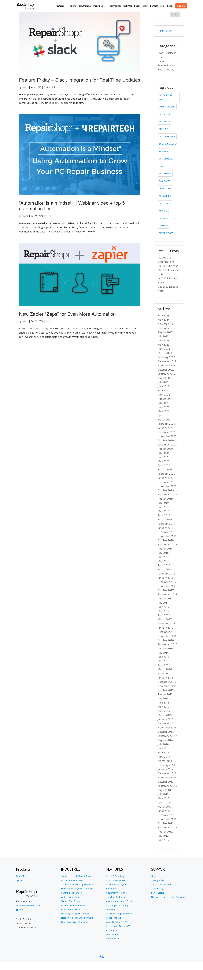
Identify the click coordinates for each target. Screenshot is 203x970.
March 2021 (165, 419)
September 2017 (167, 594)
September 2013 (167, 785)
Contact (154, 6)
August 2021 (165, 398)
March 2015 (165, 715)
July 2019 (163, 502)
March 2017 (165, 619)
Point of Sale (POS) (115, 880)
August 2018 (165, 548)
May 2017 (163, 611)
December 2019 (167, 482)
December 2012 (167, 815)
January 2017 (165, 627)
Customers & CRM (115, 888)
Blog (145, 6)
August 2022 (165, 378)
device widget (166, 233)
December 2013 (167, 773)
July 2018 (163, 552)
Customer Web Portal (116, 892)
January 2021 (165, 428)
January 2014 (165, 769)
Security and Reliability (162, 884)
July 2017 (163, 602)
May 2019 (163, 511)
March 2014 (165, 761)
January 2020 (165, 478)
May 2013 (163, 798)
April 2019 (164, 515)
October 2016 (166, 640)
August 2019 (165, 498)
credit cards (165, 188)
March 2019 (165, 519)
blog (175, 218)
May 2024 (163, 319)
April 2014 (164, 756)
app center (164, 121)
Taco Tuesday (166, 69)
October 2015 (166, 690)
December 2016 (167, 631)
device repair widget (165, 97)
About (21, 909)
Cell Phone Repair (131, 6)
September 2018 (167, 544)
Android (163, 210)
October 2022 (166, 369)
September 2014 (167, 736)
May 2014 (163, 752)
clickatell (164, 218)
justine (25, 87)
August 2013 (165, 790)
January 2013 (165, 810)
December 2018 (167, 532)
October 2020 (166, 440)
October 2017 (166, 590)
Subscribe (166, 30)
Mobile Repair (112, 938)
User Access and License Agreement (168, 897)
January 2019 (165, 527)
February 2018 (166, 573)
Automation (165, 173)
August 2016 (165, 648)
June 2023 (163, 340)
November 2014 (167, 727)
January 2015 (165, 719)
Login (170, 6)
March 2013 (165, 806)
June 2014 (163, 748)
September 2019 (167, 494)
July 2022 (163, 382)
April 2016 (164, 665)
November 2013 (167, 777)
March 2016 (165, 669)
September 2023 (167, 328)
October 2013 (166, 781)
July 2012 (163, 835)
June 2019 (163, 507)
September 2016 (167, 644)
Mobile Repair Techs (71, 909)
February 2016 (166, 673)
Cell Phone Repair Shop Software (77, 884)
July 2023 (163, 336)
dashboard (164, 181)
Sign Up (181, 5)
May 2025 (163, 315)
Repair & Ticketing (115, 876)
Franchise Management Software (77, 888)
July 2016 (163, 652)
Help (153, 876)
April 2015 (164, 711)
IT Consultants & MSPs (72, 880)
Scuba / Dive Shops (70, 901)
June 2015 (163, 702)
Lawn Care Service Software (74, 922)
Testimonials (114, 6)
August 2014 (165, 740)
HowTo (162, 57)
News (48, 215)
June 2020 (163, 457)
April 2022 (164, 394)
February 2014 (166, 765)
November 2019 (167, 486)
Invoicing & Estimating (117, 905)
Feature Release (51, 87)
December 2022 (167, 361)
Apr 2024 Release (168, 266)
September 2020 (167, 444)
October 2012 (166, 823)
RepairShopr (22, 876)
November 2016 (167, 636)
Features (60, 6)
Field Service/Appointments (119, 913)
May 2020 (163, 461)
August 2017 (165, 598)
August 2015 (165, 694)
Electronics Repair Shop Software (77, 917)
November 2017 (167, 586)
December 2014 (167, 723)
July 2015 (163, 698)
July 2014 (163, 744)
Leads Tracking (113, 917)
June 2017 (163, 607)
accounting (165, 196)
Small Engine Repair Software (75, 913)
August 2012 (165, 831)
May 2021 (163, 411)
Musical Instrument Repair (73, 905)
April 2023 (164, 348)
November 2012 (167, 819)
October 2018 (166, 540)
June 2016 (163, 656)
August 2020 (165, 448)
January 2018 (165, 577)
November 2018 (167, 536)
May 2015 (163, 706)
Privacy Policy (157, 880)
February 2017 (166, 623)
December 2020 (167, 432)
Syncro (19, 880)
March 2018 (165, 569)
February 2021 (166, 423)
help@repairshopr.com (29, 905)
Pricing (73, 6)
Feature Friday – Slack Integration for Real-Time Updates (79, 79)
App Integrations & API (117, 922)
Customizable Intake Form (119, 901)
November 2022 (167, 365)
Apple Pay (163, 129)
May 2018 (163, 561)
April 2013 (164, 802)
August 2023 (165, 332)
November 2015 (167, 686)
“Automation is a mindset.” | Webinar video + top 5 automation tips (72, 205)
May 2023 (163, 344)
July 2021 (163, 403)
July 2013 (163, 794)
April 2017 (164, 615)
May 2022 (163, 390)
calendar (163, 225)
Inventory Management (117, 884)
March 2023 (165, 353)
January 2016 (165, 677)
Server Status (157, 892)
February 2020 (166, 473)
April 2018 (164, 565)
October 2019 (166, 490)
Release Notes (166, 65)
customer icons (167, 136)
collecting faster (168, 144)
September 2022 (167, 373)
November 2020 (167, 436)
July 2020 (163, 453)
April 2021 (164, 415)
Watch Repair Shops (70, 897)
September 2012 (167, 827)
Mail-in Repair (112, 934)
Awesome (163, 151)
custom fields (166, 158)
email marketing (167, 106)
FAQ (162, 6)
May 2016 (163, 661)
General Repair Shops (71, 892)
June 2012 (163, 840)
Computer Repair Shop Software (76, 876)
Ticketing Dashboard (116, 897)
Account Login (158, 888)
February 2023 (166, 357)
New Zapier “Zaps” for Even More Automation (67, 313)
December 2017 (167, 582)
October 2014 (166, 731)
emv (161, 166)
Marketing (111, 909)
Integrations (85, 6)
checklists (164, 114)
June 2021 (163, 407)
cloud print (165, 203)
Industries (98, 6)
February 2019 (166, 523)
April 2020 (164, 465)
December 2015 (167, 681)
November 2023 (167, 324)
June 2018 (163, 557)
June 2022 (163, 386)
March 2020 (165, 469)
